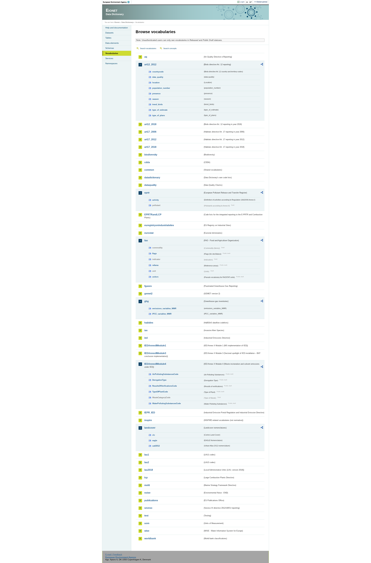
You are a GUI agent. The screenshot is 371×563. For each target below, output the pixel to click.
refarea (155, 265)
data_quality (157, 77)
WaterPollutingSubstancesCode (166, 403)
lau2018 (148, 470)
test (146, 515)
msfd (147, 485)
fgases (148, 286)
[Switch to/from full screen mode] (251, 2)
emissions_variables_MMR (164, 308)
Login (242, 2)
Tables (108, 38)
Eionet (116, 22)
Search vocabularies (148, 48)
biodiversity (150, 154)
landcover (149, 428)
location (156, 82)
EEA (117, 2)
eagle (154, 440)
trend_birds (157, 104)
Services (109, 58)
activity (155, 200)
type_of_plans (158, 115)
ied (146, 338)
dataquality (150, 185)
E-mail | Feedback (113, 554)
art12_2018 (150, 124)
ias (146, 330)
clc (153, 435)
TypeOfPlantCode (160, 392)
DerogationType (159, 380)
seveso (148, 508)
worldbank (150, 538)
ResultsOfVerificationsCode (164, 386)
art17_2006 (150, 132)
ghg (146, 301)
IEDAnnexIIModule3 (155, 353)
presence (156, 93)
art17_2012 (150, 139)
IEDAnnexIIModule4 (155, 364)
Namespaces (111, 63)
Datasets (109, 33)
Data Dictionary (127, 22)
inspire (148, 420)
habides (148, 322)
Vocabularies (111, 53)
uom (146, 523)
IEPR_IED (149, 412)
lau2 (146, 462)
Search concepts (170, 48)
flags (154, 253)
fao (146, 240)
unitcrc (155, 277)
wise (146, 531)
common (149, 170)
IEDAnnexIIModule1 (155, 345)
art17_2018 (150, 147)
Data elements (112, 43)
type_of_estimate (159, 110)
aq (145, 57)
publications (151, 500)
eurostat (148, 233)
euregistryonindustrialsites (159, 225)
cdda (147, 162)
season (155, 99)
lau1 (146, 454)
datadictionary (152, 177)
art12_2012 (150, 64)
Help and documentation (116, 27)
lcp (146, 477)
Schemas (109, 48)
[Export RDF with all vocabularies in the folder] (262, 64)
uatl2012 (156, 446)
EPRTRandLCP (152, 214)
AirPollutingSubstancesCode (165, 374)
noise (147, 493)
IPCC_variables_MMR (161, 314)
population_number (161, 88)
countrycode (157, 72)
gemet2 (148, 293)
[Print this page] (247, 2)
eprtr (147, 192)
